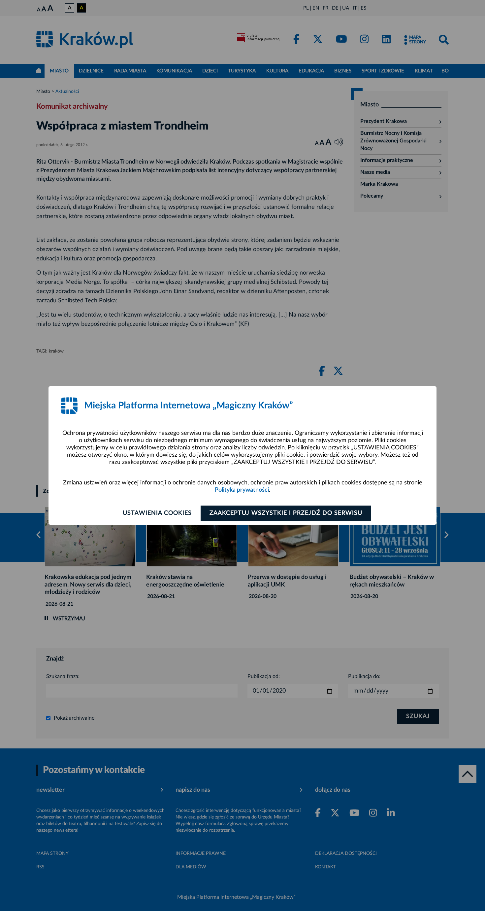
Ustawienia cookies (157, 513)
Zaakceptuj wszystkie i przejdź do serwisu (286, 513)
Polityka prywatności (242, 490)
